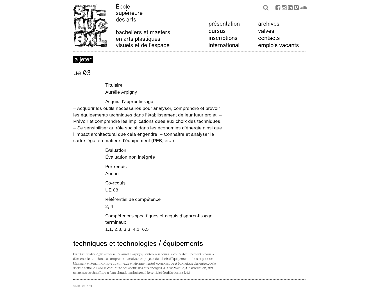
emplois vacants (278, 46)
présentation (224, 24)
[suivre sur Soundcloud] (303, 8)
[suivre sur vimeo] (296, 8)
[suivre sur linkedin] (290, 8)
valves (266, 31)
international (224, 46)
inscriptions (223, 38)
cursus (217, 31)
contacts (269, 38)
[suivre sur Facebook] (277, 8)
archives (268, 24)
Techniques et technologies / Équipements (138, 244)
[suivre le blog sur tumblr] (284, 8)
